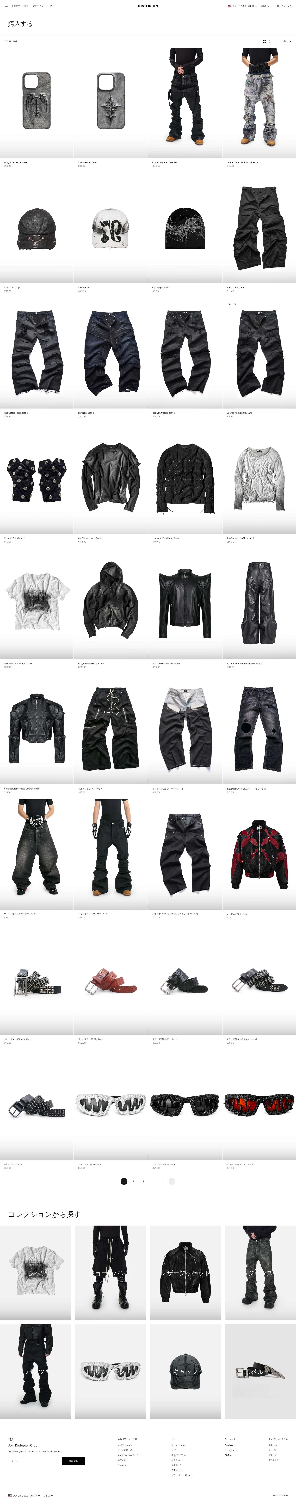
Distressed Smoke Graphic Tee (18, 663)
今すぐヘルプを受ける (128, 1455)
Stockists (122, 1465)
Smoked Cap (84, 287)
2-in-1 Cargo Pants (235, 287)
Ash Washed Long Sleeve (90, 538)
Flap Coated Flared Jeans (16, 412)
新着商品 (16, 5)
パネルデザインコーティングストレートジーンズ (175, 914)
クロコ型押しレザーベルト (164, 1039)
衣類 (26, 5)
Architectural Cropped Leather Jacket (21, 788)
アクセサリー (39, 5)
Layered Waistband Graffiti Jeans (242, 162)
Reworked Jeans (86, 412)
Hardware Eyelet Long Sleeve (165, 538)
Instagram (230, 1450)
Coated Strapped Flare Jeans (165, 162)
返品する (122, 1460)
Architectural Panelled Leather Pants (244, 663)
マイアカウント (125, 1445)
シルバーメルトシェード (89, 1164)
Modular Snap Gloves (14, 538)
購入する (273, 1445)
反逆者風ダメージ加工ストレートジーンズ (246, 788)
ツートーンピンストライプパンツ (168, 788)
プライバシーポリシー (181, 1475)
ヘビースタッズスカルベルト (17, 1039)
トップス (273, 1450)
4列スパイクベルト (13, 1164)
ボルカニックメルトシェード (240, 1164)
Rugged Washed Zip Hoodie (91, 663)
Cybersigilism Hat (160, 287)
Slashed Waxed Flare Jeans (239, 412)
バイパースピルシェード (163, 1164)
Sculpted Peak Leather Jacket (166, 663)
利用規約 (175, 1460)
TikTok (228, 1455)
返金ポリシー (177, 1470)
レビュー (175, 1450)
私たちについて (178, 1445)
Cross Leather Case (87, 162)
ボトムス (273, 1455)
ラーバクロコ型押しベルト (90, 1039)
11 (162, 1181)
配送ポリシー (177, 1465)
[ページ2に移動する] (172, 1181)
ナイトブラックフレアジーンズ (92, 914)
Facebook (229, 1445)
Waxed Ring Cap (12, 287)
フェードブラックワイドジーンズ (19, 914)
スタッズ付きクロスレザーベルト (242, 1039)
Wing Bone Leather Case (15, 162)
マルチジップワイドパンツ (90, 788)
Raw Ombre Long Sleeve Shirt (240, 538)
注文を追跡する (125, 1450)
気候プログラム (178, 1455)
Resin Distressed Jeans (163, 412)
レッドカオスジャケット (238, 914)
